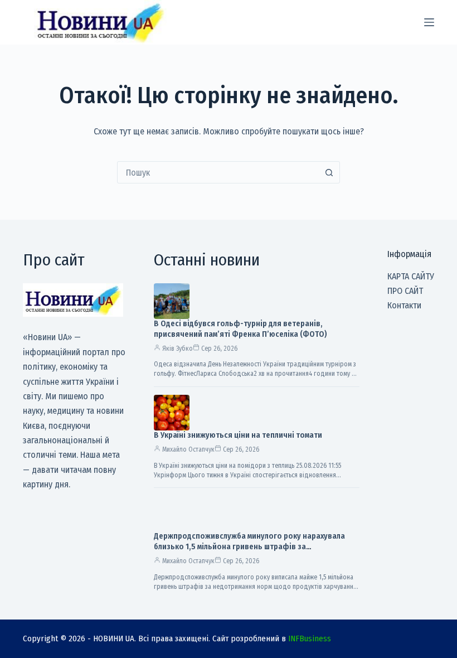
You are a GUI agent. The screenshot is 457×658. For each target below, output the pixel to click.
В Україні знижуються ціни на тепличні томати (238, 435)
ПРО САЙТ (405, 291)
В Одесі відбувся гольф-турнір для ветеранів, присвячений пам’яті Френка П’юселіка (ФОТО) (240, 329)
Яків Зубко (177, 348)
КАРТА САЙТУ (410, 276)
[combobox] (218, 172)
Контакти (404, 305)
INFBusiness (309, 638)
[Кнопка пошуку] (328, 172)
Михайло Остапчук (188, 449)
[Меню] (429, 22)
